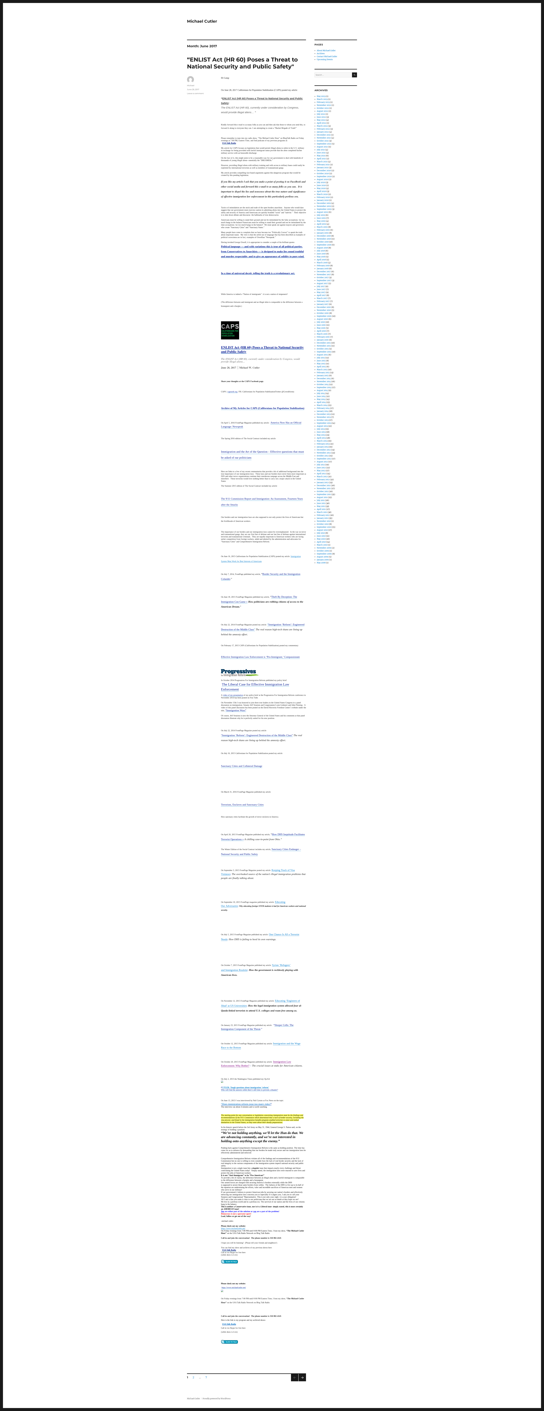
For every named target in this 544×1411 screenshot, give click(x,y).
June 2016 (321, 325)
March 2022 (322, 126)
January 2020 (323, 200)
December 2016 (324, 307)
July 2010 (321, 533)
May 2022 (321, 120)
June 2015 (321, 361)
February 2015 (323, 372)
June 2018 (321, 254)
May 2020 (321, 188)
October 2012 (323, 456)
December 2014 (324, 378)
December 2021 (324, 135)
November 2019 (324, 206)
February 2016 (323, 337)
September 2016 (324, 316)
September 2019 (324, 209)
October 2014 (323, 384)
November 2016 (324, 310)
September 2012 (324, 459)
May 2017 (321, 292)
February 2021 (323, 164)
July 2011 (321, 500)
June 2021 (321, 153)
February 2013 (323, 444)
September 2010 (324, 527)
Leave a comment (195, 93)
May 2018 (321, 257)
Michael (190, 85)
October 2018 (323, 242)
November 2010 (324, 521)
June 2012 (321, 467)
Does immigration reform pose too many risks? (246, 1104)
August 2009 (322, 557)
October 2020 (323, 173)
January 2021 (322, 167)
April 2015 (321, 366)
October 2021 (323, 141)
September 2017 (324, 280)
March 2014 (322, 405)
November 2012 (324, 453)
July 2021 (321, 150)
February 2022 (323, 129)
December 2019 (324, 203)
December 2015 (324, 343)
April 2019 (321, 224)
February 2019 (323, 230)
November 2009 (324, 548)
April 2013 (321, 438)
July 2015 (321, 358)
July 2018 (321, 251)
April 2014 (321, 402)
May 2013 (321, 435)
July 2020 (321, 182)
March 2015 (322, 369)
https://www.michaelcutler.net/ (233, 1228)
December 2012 (324, 450)
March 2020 (322, 194)
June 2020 (321, 185)
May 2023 (321, 96)
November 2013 (324, 417)
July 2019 (321, 215)
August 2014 (322, 390)
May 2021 (321, 155)
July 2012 (321, 464)
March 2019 (322, 227)
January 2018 (322, 268)
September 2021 (324, 144)
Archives (321, 53)
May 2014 (321, 399)
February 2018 (323, 265)
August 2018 (322, 248)
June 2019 (321, 218)
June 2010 (321, 536)
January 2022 (323, 132)
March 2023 (322, 99)
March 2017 (322, 298)
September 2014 (324, 387)
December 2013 (324, 414)
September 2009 (324, 554)
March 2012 (322, 476)
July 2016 (321, 322)
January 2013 (322, 447)
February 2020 (323, 197)
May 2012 (321, 470)
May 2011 (321, 506)
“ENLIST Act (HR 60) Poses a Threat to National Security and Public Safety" (242, 63)
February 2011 (323, 515)
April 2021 (321, 158)
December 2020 (324, 170)
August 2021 (322, 147)
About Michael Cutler (326, 50)
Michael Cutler (202, 21)
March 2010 (322, 545)
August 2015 (322, 355)
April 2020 (321, 191)
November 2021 (324, 138)
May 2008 (321, 563)
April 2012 (321, 473)
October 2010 (323, 524)
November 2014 (324, 381)
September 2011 (324, 494)
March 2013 (322, 441)
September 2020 (324, 176)
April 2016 (321, 331)
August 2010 (322, 530)
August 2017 (322, 283)
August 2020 (322, 179)
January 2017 (322, 304)
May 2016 (321, 328)
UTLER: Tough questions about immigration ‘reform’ (245, 1087)
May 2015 (321, 363)
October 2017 (323, 277)
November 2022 (324, 105)
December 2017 (324, 271)
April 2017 (321, 295)
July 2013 (321, 429)
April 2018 (321, 259)
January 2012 (322, 482)
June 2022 (321, 117)
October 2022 (323, 108)
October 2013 (322, 420)
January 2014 (322, 411)
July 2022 (321, 114)
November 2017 (324, 274)
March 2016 (322, 334)
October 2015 (323, 349)
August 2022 (322, 111)
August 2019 (322, 212)
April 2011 (321, 509)
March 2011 (322, 512)
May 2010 (321, 539)
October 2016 (323, 313)
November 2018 (324, 239)
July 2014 (321, 393)
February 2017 (323, 301)
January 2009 (323, 560)
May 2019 (321, 221)
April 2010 (321, 542)
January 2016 (323, 340)
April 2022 (321, 123)
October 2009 (323, 551)
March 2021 (322, 161)
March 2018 (322, 262)
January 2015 (322, 375)
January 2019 (323, 233)
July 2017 (321, 286)
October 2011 (322, 491)
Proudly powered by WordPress (217, 1398)
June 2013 (321, 432)
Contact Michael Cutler (327, 56)
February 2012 (323, 479)
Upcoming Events (325, 59)
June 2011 (321, 503)
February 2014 (323, 408)
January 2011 (322, 518)
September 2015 (324, 352)
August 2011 (322, 497)
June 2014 (321, 396)
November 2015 (324, 346)
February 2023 (323, 102)
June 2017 (321, 289)
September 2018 (324, 245)
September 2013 (324, 423)
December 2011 (323, 485)
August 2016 (322, 319)
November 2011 (324, 488)
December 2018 (324, 236)
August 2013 (322, 426)
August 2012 (322, 462)
